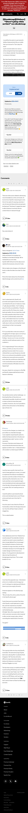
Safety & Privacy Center (8, 795)
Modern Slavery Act (7, 805)
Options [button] (24, 35)
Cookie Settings (7, 800)
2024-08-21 (15, 101)
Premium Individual (9, 762)
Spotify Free (7, 775)
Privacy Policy (6, 797)
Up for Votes (16, 250)
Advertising (7, 730)
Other (11, 166)
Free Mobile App (8, 751)
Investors (6, 734)
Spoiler (9, 135)
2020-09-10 (12, 253)
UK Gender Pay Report (8, 810)
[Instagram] (5, 781)
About (5, 710)
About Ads (6, 802)
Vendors (6, 737)
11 (19, 183)
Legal (5, 792)
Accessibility (11, 802)
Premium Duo (7, 765)
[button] (10, 93)
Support (6, 744)
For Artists (6, 724)
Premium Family (8, 768)
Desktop (6, 166)
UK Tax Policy (6, 807)
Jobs (5, 713)
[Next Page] (21, 183)
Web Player (7, 748)
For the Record (8, 716)
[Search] (18, 14)
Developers (7, 727)
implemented (14, 89)
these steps (17, 9)
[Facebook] (15, 781)
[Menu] (25, 14)
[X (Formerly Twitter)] (10, 781)
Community (8, 14)
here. (22, 279)
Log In (21, 14)
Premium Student (8, 772)
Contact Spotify (8, 754)
